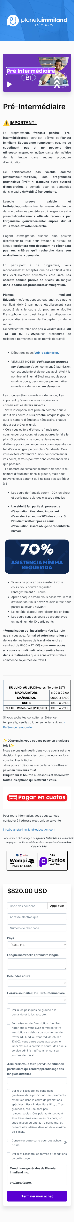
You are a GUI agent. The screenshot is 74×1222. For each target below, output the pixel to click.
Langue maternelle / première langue (33, 955)
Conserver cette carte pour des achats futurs (39, 1143)
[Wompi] (22, 860)
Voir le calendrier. (46, 352)
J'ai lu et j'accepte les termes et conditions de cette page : (39, 1156)
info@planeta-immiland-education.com (29, 829)
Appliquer (57, 905)
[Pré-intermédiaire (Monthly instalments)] (37, 797)
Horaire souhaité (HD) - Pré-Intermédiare (36, 993)
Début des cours (18, 976)
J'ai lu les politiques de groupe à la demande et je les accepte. (34, 1012)
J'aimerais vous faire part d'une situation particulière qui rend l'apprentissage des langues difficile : (35, 1068)
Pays (10, 938)
